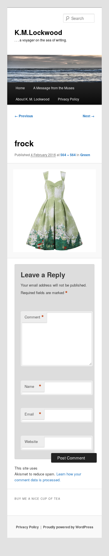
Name (33, 386)
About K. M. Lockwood (32, 99)
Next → (88, 115)
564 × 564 (68, 154)
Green (85, 154)
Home (20, 87)
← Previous (24, 115)
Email (33, 414)
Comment (34, 317)
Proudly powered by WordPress (68, 526)
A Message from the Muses (53, 87)
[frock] (54, 210)
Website (31, 441)
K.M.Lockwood (38, 32)
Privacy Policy (68, 99)
